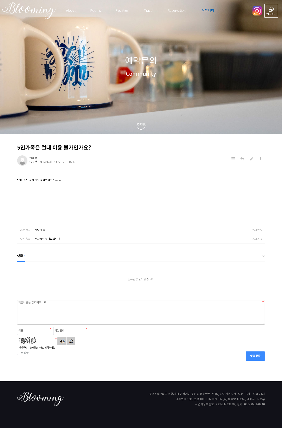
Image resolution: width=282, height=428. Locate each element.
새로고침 (71, 341)
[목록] (233, 159)
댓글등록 (255, 356)
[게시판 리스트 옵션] (260, 159)
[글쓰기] (251, 159)
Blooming (31, 11)
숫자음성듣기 (62, 341)
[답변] (242, 159)
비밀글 (25, 353)
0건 (34, 162)
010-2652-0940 (254, 404)
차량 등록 (40, 230)
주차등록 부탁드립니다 (47, 239)
